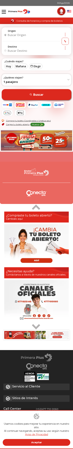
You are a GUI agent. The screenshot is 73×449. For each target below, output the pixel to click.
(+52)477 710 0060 (47, 409)
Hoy (8, 66)
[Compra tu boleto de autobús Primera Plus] (36, 140)
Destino (12, 46)
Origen (12, 30)
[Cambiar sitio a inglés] (69, 11)
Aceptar (36, 442)
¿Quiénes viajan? (13, 77)
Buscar (38, 95)
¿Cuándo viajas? (13, 61)
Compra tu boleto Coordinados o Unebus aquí (28, 120)
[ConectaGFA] (36, 366)
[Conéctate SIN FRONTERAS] (36, 335)
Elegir (37, 66)
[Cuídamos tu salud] (30, 377)
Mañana (21, 66)
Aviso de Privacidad (36, 434)
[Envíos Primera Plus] (36, 172)
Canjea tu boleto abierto (18, 124)
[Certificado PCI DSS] (43, 376)
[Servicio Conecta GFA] (36, 193)
